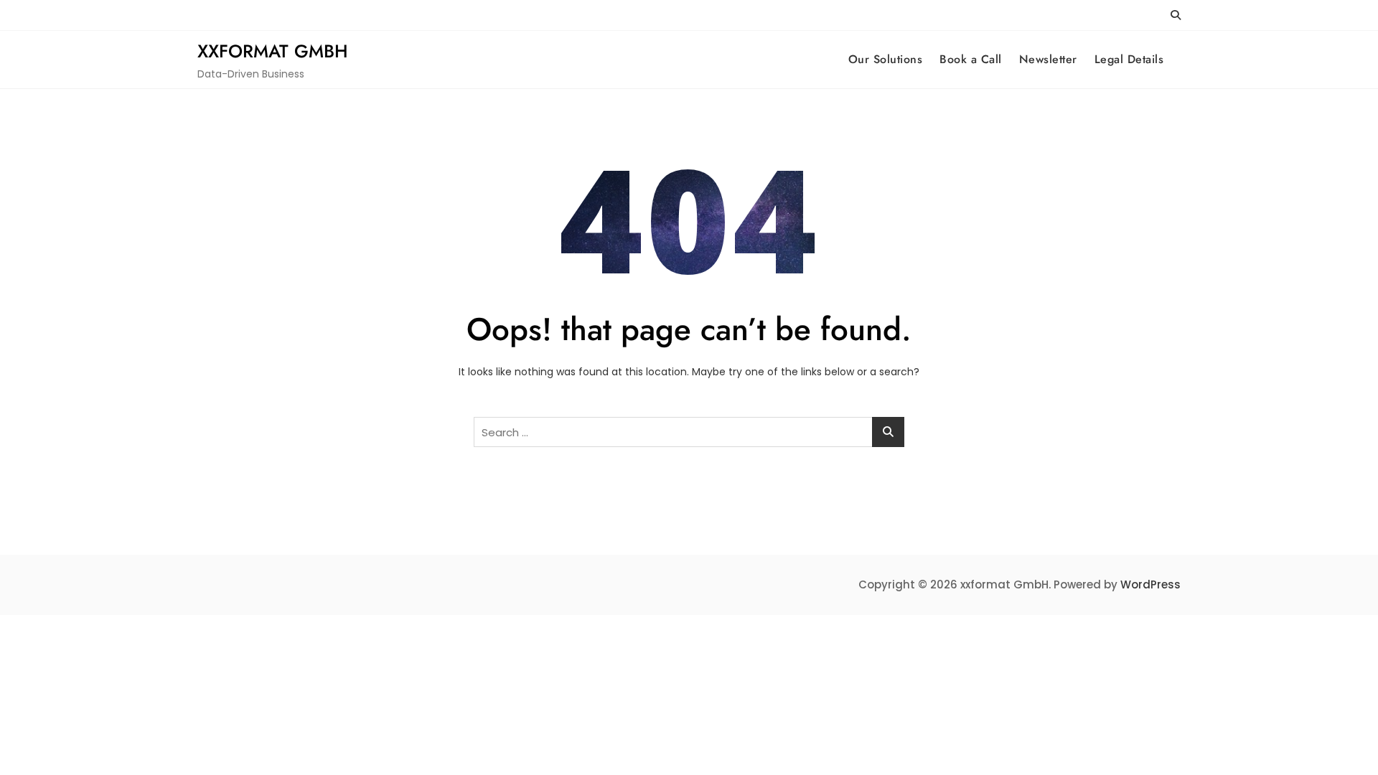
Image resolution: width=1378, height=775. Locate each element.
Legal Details (1129, 59)
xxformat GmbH (272, 51)
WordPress (1150, 584)
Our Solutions (885, 59)
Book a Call (970, 59)
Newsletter (1048, 59)
